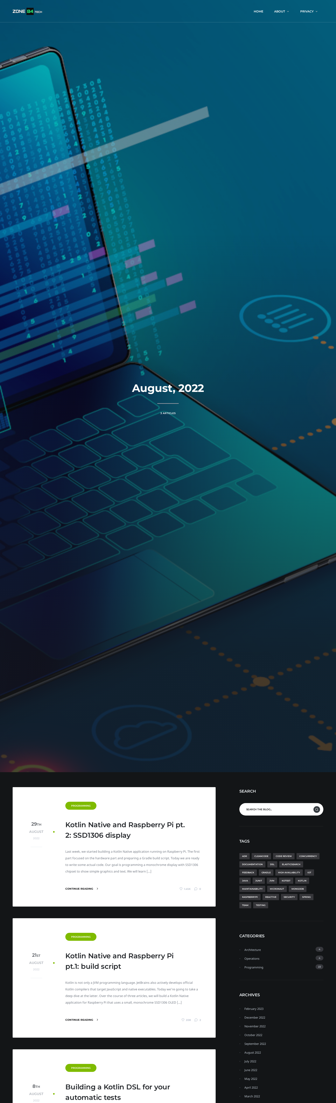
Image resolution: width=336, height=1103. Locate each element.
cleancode (261, 856)
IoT (309, 872)
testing (260, 905)
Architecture (252, 950)
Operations (251, 958)
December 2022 (254, 1017)
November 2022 (255, 1026)
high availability (289, 872)
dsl (272, 864)
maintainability (252, 888)
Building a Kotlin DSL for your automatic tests (117, 1092)
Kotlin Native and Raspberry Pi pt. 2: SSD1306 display (125, 829)
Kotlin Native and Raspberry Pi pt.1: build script (119, 961)
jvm (272, 880)
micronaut (277, 888)
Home (258, 11)
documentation (252, 864)
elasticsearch (291, 864)
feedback (248, 872)
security (289, 897)
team (245, 905)
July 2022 (250, 1061)
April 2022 (251, 1087)
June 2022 (250, 1070)
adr (244, 856)
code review (284, 856)
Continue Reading (79, 888)
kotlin (302, 880)
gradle (266, 872)
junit (258, 880)
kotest (286, 880)
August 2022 (252, 1052)
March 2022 (252, 1096)
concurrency (308, 856)
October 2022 (253, 1035)
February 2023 (253, 1009)
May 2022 (250, 1079)
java (245, 880)
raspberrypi (250, 897)
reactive (270, 897)
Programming (81, 805)
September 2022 (255, 1044)
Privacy (307, 11)
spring (306, 897)
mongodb (297, 888)
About (279, 11)
